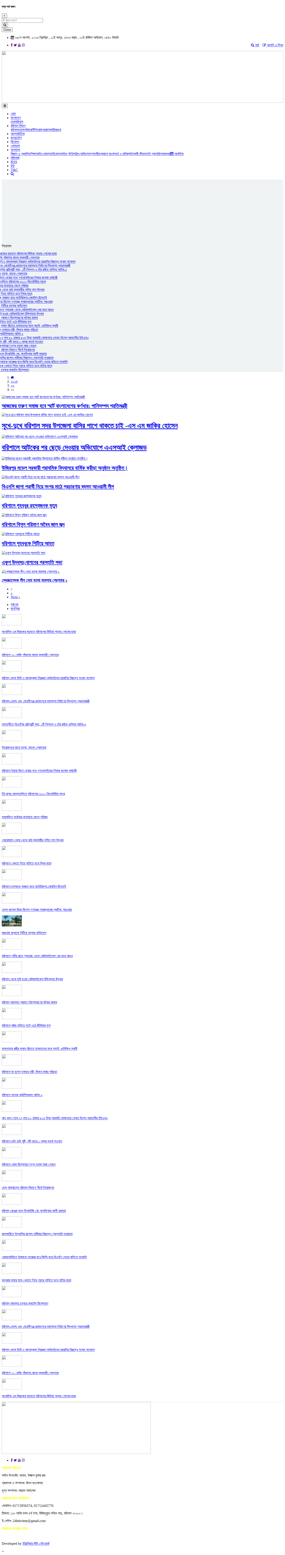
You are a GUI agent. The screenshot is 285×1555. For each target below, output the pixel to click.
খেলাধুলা (15, 146)
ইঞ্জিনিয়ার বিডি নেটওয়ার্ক (35, 1543)
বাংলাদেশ (16, 118)
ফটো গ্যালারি (152, 154)
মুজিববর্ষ (15, 158)
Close (7, 29)
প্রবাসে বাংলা (107, 154)
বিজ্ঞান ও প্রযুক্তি (21, 154)
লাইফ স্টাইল (68, 154)
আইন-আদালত (44, 154)
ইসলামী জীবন (137, 154)
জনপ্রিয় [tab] (15, 608)
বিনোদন (15, 142)
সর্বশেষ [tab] (14, 604)
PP (13, 166)
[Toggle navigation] (5, 106)
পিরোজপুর (40, 130)
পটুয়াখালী (29, 130)
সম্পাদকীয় (94, 154)
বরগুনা (58, 130)
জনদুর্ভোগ (16, 138)
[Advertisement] (142, 211)
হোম (13, 114)
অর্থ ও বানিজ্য (122, 154)
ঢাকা (13, 122)
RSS (14, 162)
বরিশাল (19, 122)
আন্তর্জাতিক (18, 134)
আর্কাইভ (178, 154)
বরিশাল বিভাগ (18, 126)
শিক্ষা (33, 154)
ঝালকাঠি (50, 130)
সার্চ (256, 45)
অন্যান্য (15, 150)
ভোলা (21, 130)
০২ (12, 385)
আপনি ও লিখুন (274, 45)
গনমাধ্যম (165, 154)
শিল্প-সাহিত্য (82, 154)
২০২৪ (14, 381)
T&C (14, 170)
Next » (15, 597)
